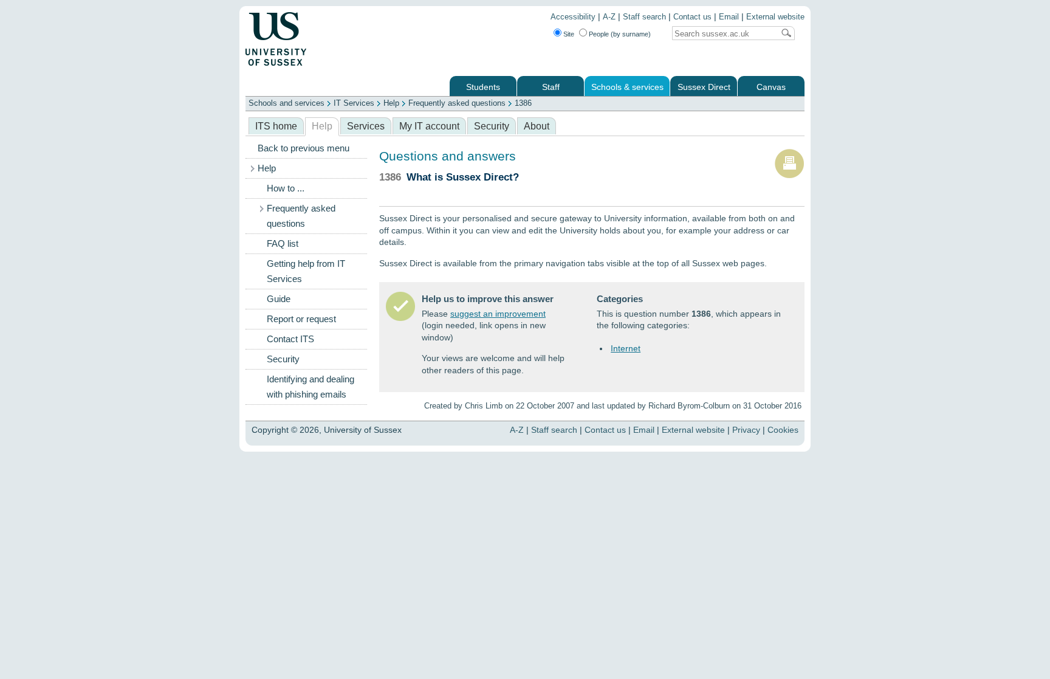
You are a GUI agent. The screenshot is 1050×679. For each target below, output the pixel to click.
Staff (551, 87)
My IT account (429, 126)
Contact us (692, 17)
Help (391, 103)
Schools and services (286, 103)
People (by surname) (620, 34)
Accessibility (573, 17)
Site (568, 34)
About (536, 126)
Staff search (644, 17)
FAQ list (282, 244)
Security (491, 126)
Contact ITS (290, 339)
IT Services (354, 103)
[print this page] (789, 176)
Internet (625, 348)
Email (729, 17)
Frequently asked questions (457, 103)
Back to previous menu (303, 148)
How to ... (285, 188)
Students (483, 87)
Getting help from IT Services (306, 271)
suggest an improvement (498, 314)
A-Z (609, 17)
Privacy (746, 430)
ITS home (276, 126)
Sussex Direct (704, 87)
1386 (523, 103)
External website (775, 17)
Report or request (301, 319)
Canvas (771, 87)
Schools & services (627, 87)
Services (366, 126)
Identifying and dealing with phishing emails (310, 386)
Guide (278, 299)
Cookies (782, 430)
